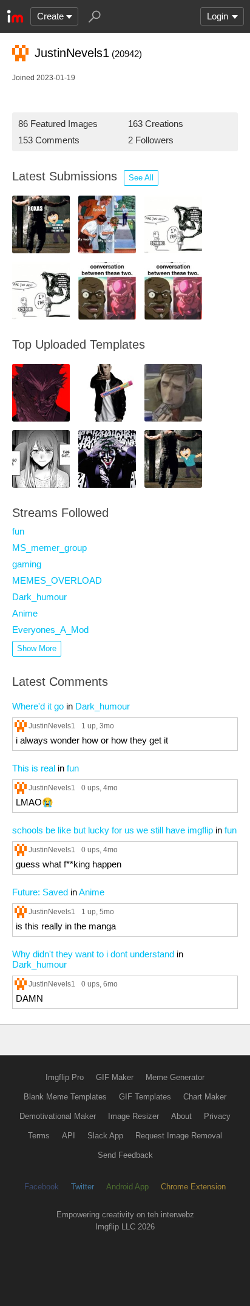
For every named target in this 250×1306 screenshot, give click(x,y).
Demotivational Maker (57, 1116)
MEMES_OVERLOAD (57, 580)
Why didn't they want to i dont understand (93, 954)
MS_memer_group (49, 547)
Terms (39, 1135)
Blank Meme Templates (65, 1096)
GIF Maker (114, 1077)
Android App (127, 1186)
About (181, 1116)
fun (18, 531)
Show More (36, 648)
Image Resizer (133, 1116)
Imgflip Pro (65, 1077)
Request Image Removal (178, 1135)
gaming (26, 564)
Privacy (217, 1116)
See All (141, 177)
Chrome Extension (193, 1186)
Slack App (105, 1135)
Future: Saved (40, 892)
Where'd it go (38, 706)
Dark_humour (39, 597)
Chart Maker (204, 1096)
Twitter (82, 1186)
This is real (33, 768)
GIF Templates (145, 1096)
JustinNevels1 (52, 726)
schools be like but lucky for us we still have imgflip (112, 830)
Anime (25, 613)
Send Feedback (125, 1155)
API (68, 1135)
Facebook (41, 1186)
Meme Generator (175, 1077)
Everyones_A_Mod (50, 629)
